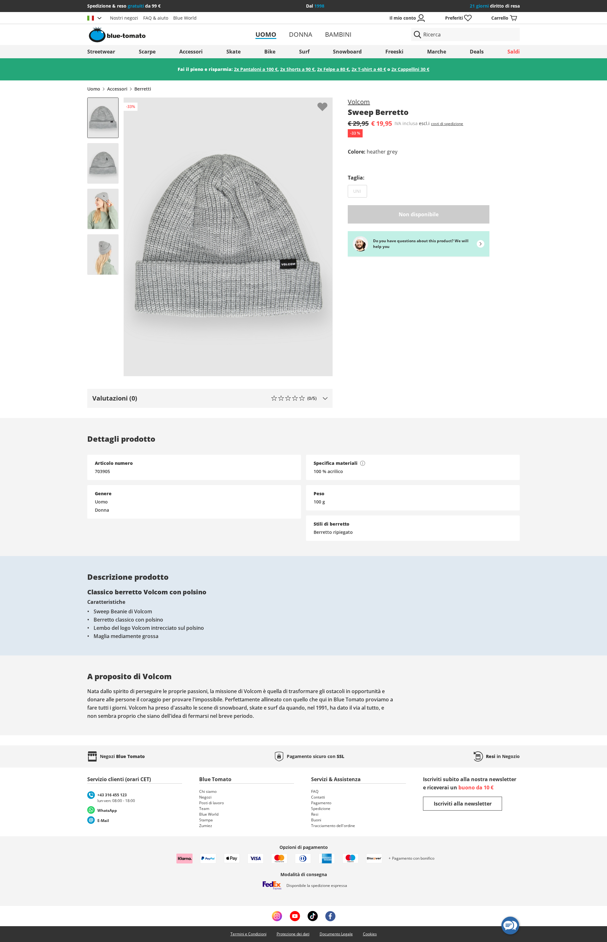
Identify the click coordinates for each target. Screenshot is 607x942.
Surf (304, 51)
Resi (314, 814)
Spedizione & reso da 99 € (124, 6)
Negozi (205, 797)
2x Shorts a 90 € (297, 69)
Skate (233, 51)
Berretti (142, 89)
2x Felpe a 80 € (333, 69)
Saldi (513, 51)
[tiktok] (313, 916)
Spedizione (320, 808)
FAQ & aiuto (155, 18)
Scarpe (147, 51)
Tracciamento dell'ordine (333, 825)
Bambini (338, 34)
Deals (477, 51)
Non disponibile (418, 214)
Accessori (191, 51)
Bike (269, 51)
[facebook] (330, 916)
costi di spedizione (447, 123)
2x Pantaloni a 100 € (256, 69)
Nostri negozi (124, 18)
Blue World (185, 18)
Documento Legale (336, 934)
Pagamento (321, 803)
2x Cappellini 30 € (410, 69)
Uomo (265, 34)
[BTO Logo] (157, 34)
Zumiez (205, 825)
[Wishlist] (327, 103)
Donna (300, 34)
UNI (360, 191)
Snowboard (347, 51)
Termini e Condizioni (248, 934)
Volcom (359, 102)
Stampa (206, 820)
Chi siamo (208, 791)
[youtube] (295, 916)
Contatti (318, 797)
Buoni (316, 820)
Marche (436, 51)
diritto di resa (495, 6)
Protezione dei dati (293, 934)
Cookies (370, 934)
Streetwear (101, 51)
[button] (210, 398)
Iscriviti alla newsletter (463, 803)
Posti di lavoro (211, 803)
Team (204, 808)
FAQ (314, 791)
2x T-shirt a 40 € (369, 69)
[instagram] (277, 916)
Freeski (394, 51)
